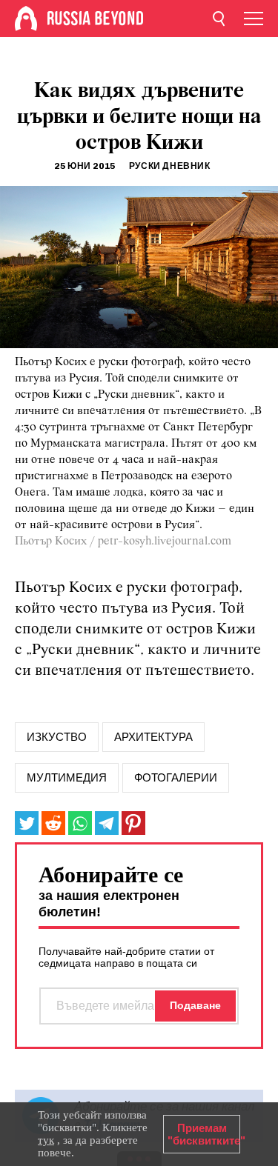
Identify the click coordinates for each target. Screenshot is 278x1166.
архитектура (153, 737)
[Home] (26, 18)
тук (46, 1140)
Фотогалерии (175, 777)
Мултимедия (67, 777)
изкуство (57, 737)
